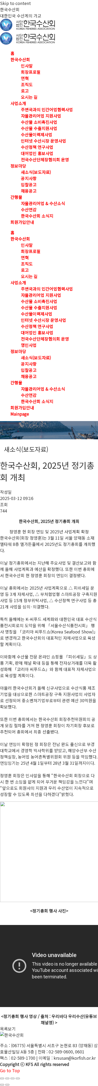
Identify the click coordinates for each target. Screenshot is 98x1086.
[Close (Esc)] (2, 1078)
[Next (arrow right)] (7, 1084)
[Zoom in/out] (18, 1078)
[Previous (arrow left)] (2, 1084)
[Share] (7, 1078)
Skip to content (15, 3)
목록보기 (8, 1029)
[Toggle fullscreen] (12, 1078)
